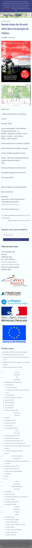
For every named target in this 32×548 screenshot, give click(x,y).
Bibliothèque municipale (12, 438)
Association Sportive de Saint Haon (15, 443)
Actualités (6, 21)
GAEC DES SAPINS (12, 522)
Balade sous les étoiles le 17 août (12, 367)
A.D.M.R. (7, 418)
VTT (6, 479)
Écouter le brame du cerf (12, 468)
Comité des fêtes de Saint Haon (14, 440)
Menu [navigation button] (29, 14)
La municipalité (9, 385)
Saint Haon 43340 (6, 542)
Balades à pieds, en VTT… (12, 466)
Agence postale (9, 400)
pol (5, 37)
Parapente (8, 474)
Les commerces (9, 405)
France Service (9, 425)
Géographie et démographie (13, 382)
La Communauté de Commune (13, 397)
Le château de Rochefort (12, 502)
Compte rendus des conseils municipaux (18, 390)
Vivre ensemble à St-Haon (12, 435)
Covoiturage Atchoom (11, 428)
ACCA (7, 453)
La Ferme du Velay (11, 532)
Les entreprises (9, 407)
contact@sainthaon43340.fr (6, 8)
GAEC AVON (10, 527)
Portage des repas (10, 420)
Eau (7, 392)
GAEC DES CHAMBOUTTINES (15, 524)
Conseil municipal (11, 387)
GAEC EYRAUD (11, 535)
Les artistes (8, 491)
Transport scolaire (10, 423)
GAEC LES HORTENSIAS (13, 529)
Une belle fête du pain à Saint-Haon (13, 354)
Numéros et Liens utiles (11, 410)
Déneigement (10, 395)
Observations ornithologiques (13, 471)
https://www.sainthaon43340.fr (10, 264)
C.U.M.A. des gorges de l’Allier (13, 451)
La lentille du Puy (10, 517)
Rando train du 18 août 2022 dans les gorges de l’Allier (15, 29)
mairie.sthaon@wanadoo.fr (9, 262)
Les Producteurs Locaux (12, 519)
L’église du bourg (9, 494)
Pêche (6, 476)
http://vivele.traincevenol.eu (10, 204)
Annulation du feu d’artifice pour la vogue (15, 352)
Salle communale (10, 402)
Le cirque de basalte (10, 504)
